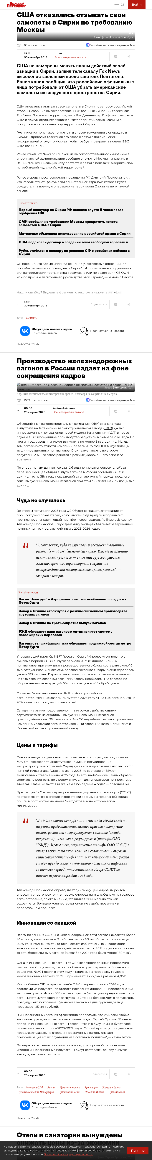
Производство (116, 1092)
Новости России (94, 1092)
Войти (137, 4)
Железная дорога (111, 1087)
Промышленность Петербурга (36, 1092)
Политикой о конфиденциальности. (68, 1154)
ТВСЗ (108, 428)
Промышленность (69, 1092)
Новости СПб (34, 1087)
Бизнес (51, 1087)
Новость (31, 318)
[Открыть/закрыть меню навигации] (116, 4)
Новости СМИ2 (28, 344)
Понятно (138, 1150)
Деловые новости (70, 1087)
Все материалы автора (70, 57)
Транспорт (91, 1087)
